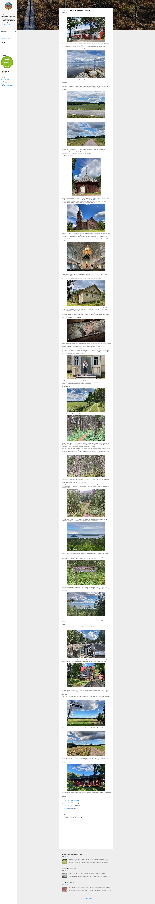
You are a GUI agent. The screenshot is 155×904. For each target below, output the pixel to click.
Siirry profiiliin (9, 24)
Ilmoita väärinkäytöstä (5, 38)
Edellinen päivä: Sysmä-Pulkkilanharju (71, 800)
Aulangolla (3, 81)
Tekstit (4, 72)
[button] (110, 10)
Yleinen (82, 817)
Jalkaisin (65, 3)
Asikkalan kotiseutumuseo (85, 238)
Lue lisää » (108, 865)
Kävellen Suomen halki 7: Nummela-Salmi (72, 854)
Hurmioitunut (4, 84)
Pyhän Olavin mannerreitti (69, 805)
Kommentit (5, 73)
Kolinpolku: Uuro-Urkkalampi (69, 882)
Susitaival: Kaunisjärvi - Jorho (69, 868)
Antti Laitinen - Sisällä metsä (7, 85)
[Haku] (112, 3)
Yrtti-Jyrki (93, 307)
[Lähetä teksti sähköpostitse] (64, 814)
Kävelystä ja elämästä (5, 79)
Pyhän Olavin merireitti (68, 806)
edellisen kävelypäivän (80, 45)
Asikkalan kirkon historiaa (98, 199)
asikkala (66, 817)
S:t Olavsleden (67, 808)
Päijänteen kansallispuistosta (86, 81)
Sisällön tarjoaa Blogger (87, 898)
